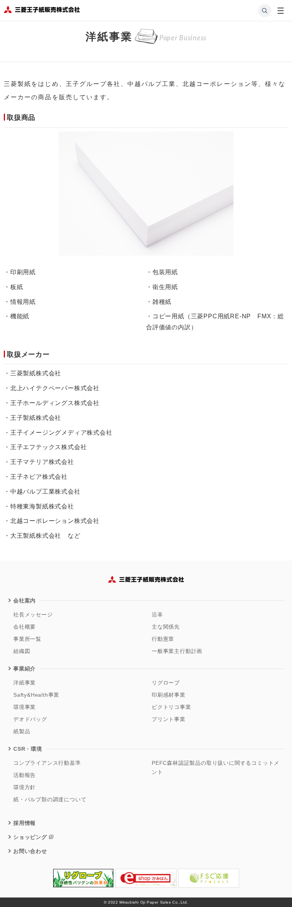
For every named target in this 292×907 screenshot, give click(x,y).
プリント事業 (169, 719)
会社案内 (24, 600)
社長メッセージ (33, 615)
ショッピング (30, 837)
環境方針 (24, 787)
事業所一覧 (27, 639)
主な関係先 (166, 627)
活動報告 (24, 775)
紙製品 (21, 731)
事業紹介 (24, 669)
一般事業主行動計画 (177, 651)
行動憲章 (163, 639)
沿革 (157, 615)
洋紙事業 (24, 683)
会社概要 (24, 627)
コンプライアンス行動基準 (47, 763)
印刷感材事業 (169, 695)
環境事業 (24, 707)
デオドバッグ (30, 719)
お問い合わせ (30, 851)
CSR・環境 (27, 749)
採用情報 (24, 823)
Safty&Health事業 (36, 695)
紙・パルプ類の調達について (49, 799)
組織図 (21, 651)
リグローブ (166, 683)
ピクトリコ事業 (171, 707)
